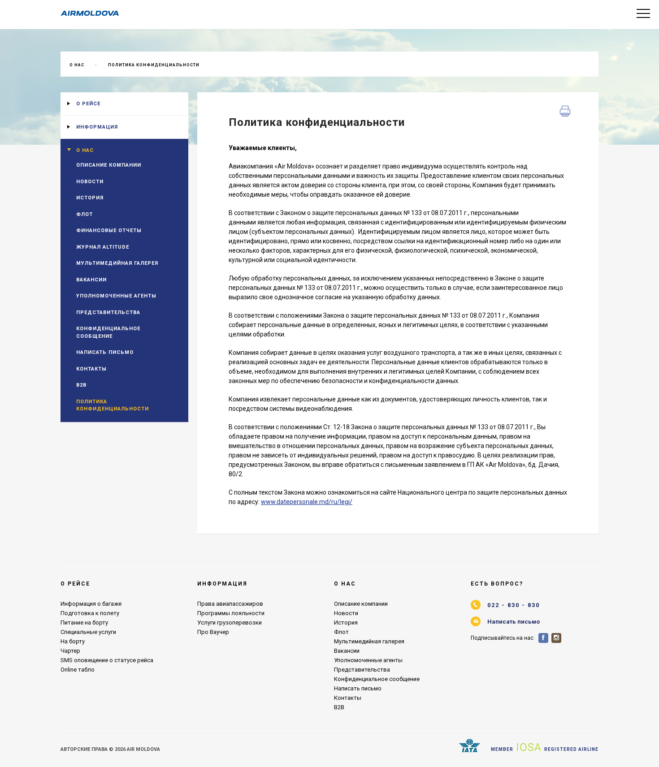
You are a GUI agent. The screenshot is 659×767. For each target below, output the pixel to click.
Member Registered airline (544, 747)
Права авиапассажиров (230, 603)
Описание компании (108, 165)
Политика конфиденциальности (153, 65)
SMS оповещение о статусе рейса (107, 660)
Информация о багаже (91, 603)
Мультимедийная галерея (117, 263)
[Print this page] (566, 112)
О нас (76, 65)
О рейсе (88, 104)
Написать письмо (105, 352)
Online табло (78, 669)
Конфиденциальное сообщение (108, 332)
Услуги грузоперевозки (229, 622)
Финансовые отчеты (109, 230)
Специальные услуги (88, 632)
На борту (73, 641)
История (90, 198)
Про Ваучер (213, 632)
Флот (84, 214)
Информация (97, 127)
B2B (81, 385)
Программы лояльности (230, 613)
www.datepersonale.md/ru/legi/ (306, 501)
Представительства (108, 312)
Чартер (70, 650)
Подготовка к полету (90, 613)
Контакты (91, 369)
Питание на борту (84, 622)
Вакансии (91, 280)
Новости (90, 182)
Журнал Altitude (102, 247)
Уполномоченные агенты (116, 296)
